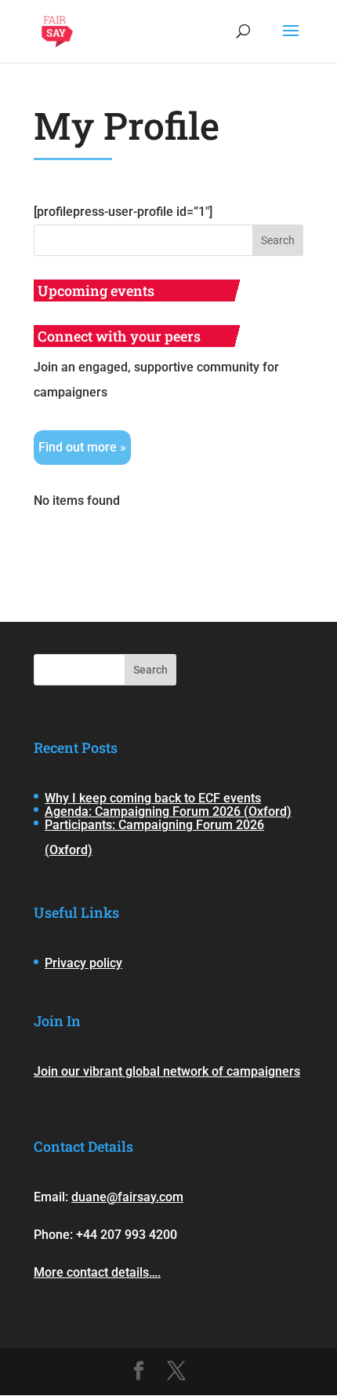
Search (150, 669)
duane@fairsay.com (127, 1197)
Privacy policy (83, 963)
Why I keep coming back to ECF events (153, 798)
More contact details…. (97, 1272)
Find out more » (82, 447)
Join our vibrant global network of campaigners (167, 1071)
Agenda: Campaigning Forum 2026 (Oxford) (168, 811)
